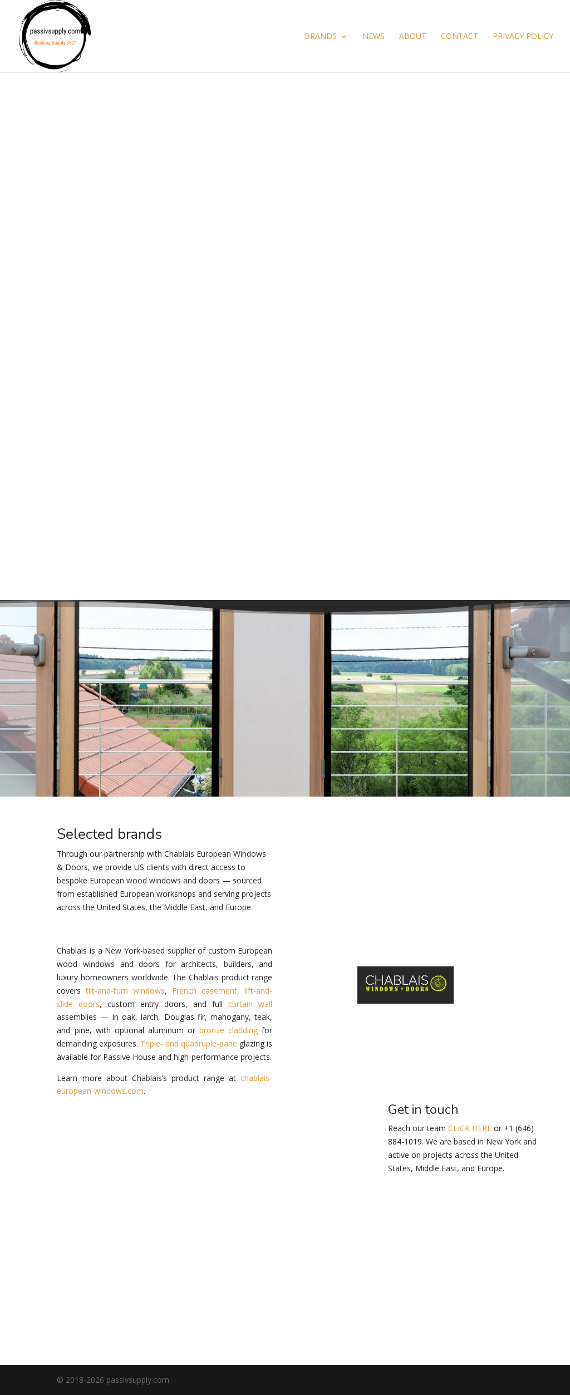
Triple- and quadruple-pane (188, 1043)
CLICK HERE (470, 1128)
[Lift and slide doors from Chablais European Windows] (285, 597)
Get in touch (488, 1243)
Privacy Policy (523, 36)
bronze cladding (228, 1030)
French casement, (205, 990)
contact (459, 36)
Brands (320, 36)
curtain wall (250, 1004)
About (412, 36)
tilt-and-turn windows (125, 990)
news (373, 36)
